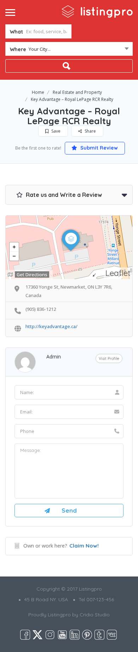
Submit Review (98, 148)
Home (38, 92)
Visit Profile (109, 358)
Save (55, 131)
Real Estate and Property (77, 92)
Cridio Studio (95, 614)
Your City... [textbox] (40, 49)
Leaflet (118, 273)
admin (53, 356)
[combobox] (69, 50)
